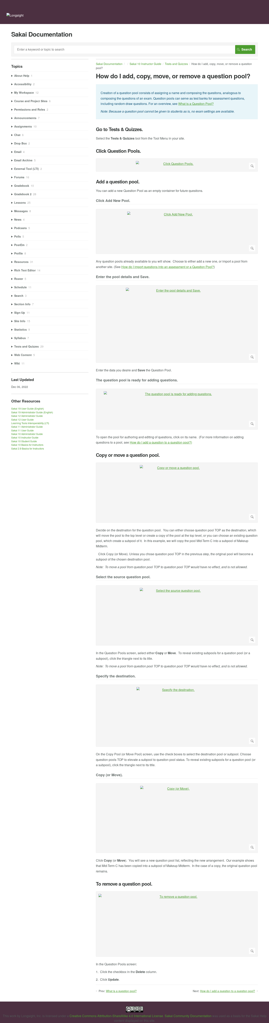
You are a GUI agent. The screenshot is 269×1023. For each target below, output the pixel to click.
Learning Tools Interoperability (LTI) (30, 423)
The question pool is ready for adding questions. (137, 380)
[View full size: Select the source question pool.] (176, 615)
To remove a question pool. (124, 884)
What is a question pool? (121, 991)
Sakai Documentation (109, 64)
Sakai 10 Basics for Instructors (27, 444)
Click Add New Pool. (113, 201)
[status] (177, 101)
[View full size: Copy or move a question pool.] (176, 492)
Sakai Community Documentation (188, 1016)
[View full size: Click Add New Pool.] (176, 231)
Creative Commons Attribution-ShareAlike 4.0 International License (116, 1016)
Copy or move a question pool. (128, 455)
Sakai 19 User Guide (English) (27, 408)
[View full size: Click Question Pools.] (176, 165)
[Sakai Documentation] (14, 15)
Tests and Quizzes (176, 64)
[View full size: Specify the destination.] (176, 715)
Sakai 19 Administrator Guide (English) (32, 412)
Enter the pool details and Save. (122, 277)
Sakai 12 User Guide (22, 419)
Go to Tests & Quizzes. (119, 129)
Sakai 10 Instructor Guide (145, 64)
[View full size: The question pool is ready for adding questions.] (176, 409)
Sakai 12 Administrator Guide (27, 415)
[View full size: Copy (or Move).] (176, 818)
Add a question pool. (117, 181)
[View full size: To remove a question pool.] (176, 924)
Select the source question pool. (123, 577)
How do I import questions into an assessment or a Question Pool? (167, 267)
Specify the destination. (116, 676)
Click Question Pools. (118, 151)
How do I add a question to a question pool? (227, 991)
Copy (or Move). (109, 775)
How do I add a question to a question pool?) (161, 442)
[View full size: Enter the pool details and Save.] (176, 324)
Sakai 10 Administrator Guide (27, 434)
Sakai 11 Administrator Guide (27, 426)
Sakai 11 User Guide (22, 430)
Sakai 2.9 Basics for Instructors (27, 448)
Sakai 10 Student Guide (24, 441)
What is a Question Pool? (196, 103)
